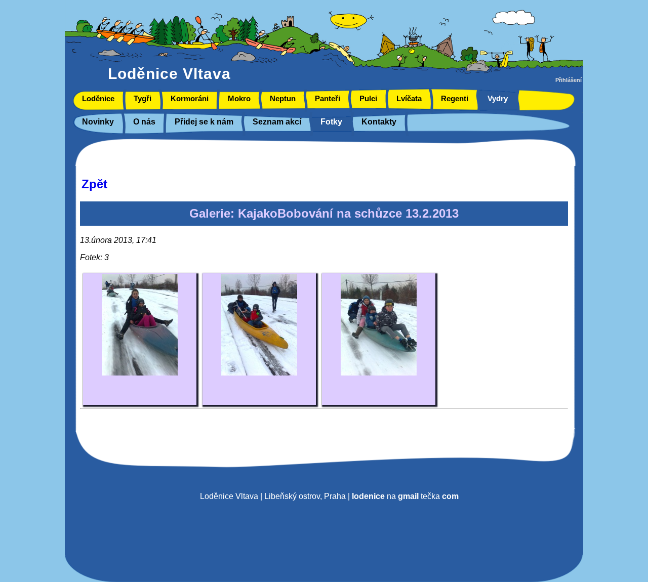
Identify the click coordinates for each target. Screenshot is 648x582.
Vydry (498, 98)
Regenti (454, 98)
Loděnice (98, 98)
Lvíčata (409, 98)
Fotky (331, 121)
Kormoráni (190, 98)
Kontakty (378, 121)
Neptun (283, 98)
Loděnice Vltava (169, 73)
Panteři (327, 98)
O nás (144, 121)
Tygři (142, 98)
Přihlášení (568, 80)
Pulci (368, 98)
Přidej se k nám (204, 121)
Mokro (239, 98)
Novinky (98, 121)
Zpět (94, 184)
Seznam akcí (277, 121)
